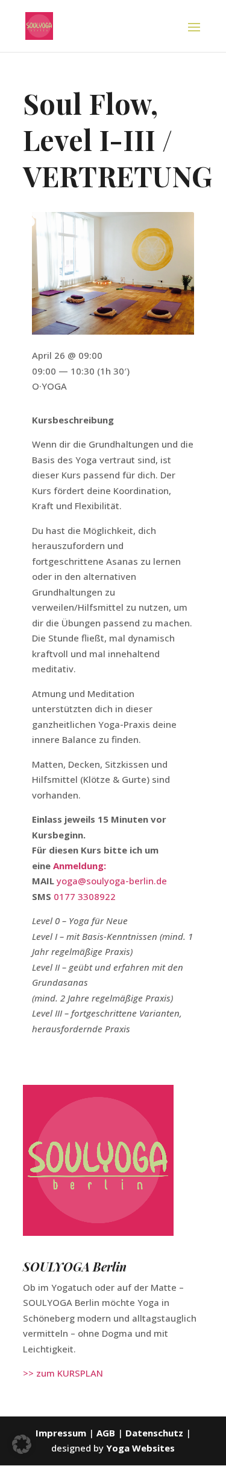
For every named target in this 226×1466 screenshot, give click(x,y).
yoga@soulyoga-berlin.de (112, 881)
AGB (107, 1433)
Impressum (61, 1433)
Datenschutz (154, 1433)
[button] (21, 1444)
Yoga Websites (140, 1448)
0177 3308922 (85, 896)
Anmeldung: (79, 866)
